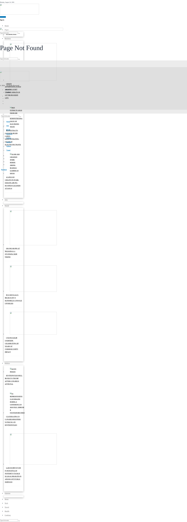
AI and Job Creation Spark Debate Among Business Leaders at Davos (13, 182)
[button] (19, 33)
